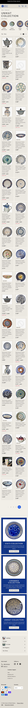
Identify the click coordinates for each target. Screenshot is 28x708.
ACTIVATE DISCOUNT (14, 363)
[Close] (25, 342)
